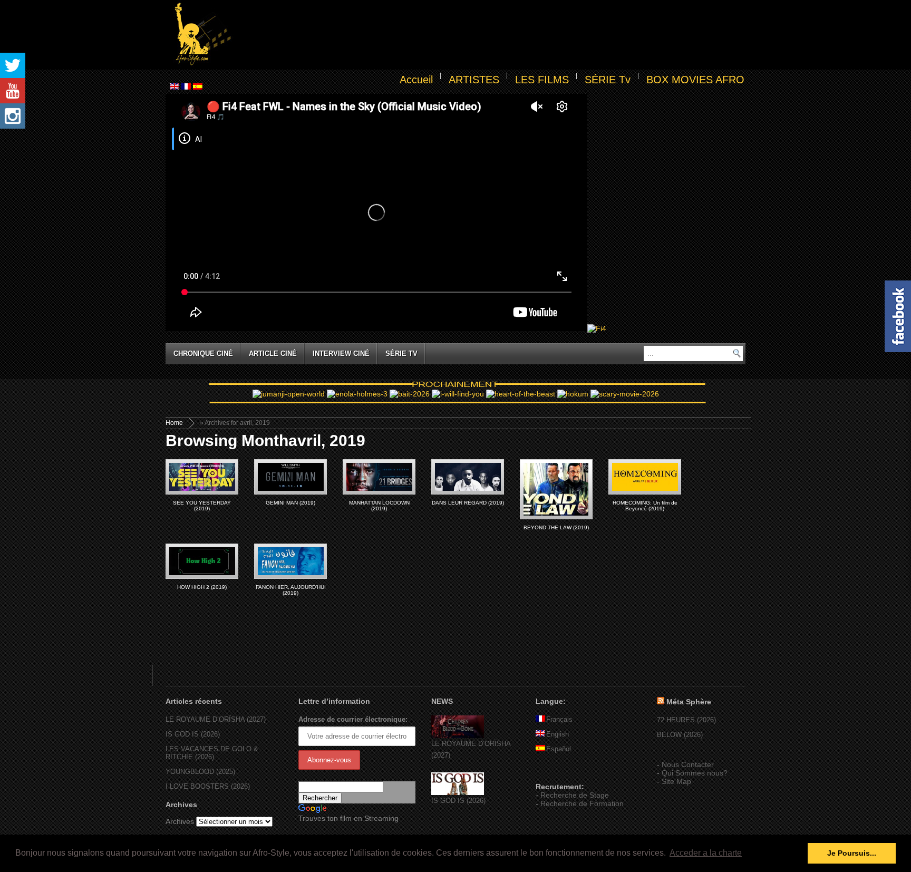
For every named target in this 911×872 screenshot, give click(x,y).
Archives (180, 821)
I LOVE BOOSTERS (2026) (208, 786)
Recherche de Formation (582, 803)
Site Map (676, 781)
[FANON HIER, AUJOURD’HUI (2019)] (290, 561)
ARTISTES (474, 79)
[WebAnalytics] (557, 771)
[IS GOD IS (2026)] (457, 793)
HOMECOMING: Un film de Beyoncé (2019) (645, 505)
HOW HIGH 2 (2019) (202, 587)
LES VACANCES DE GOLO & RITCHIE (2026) (212, 753)
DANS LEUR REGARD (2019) (468, 503)
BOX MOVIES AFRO (695, 79)
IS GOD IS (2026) (193, 734)
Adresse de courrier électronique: (353, 719)
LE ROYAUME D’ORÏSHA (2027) (216, 719)
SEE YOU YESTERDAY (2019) (202, 505)
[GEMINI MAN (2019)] (290, 477)
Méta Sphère (688, 701)
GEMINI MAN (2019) (290, 503)
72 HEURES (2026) (686, 720)
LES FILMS (542, 79)
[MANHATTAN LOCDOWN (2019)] (379, 477)
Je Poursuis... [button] (851, 853)
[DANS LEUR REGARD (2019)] (467, 477)
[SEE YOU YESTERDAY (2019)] (202, 477)
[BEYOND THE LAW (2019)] (556, 489)
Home (174, 423)
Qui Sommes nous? (695, 773)
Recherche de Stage (574, 795)
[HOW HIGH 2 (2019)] (202, 561)
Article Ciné (273, 353)
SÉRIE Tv (608, 79)
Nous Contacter (688, 764)
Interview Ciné (341, 353)
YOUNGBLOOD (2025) (200, 772)
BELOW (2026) (680, 735)
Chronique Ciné (203, 353)
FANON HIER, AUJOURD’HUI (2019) (291, 590)
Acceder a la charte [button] (706, 852)
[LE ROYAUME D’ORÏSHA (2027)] (457, 736)
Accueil (416, 79)
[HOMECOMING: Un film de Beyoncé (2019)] (644, 477)
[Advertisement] (490, 35)
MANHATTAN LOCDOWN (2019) (379, 505)
